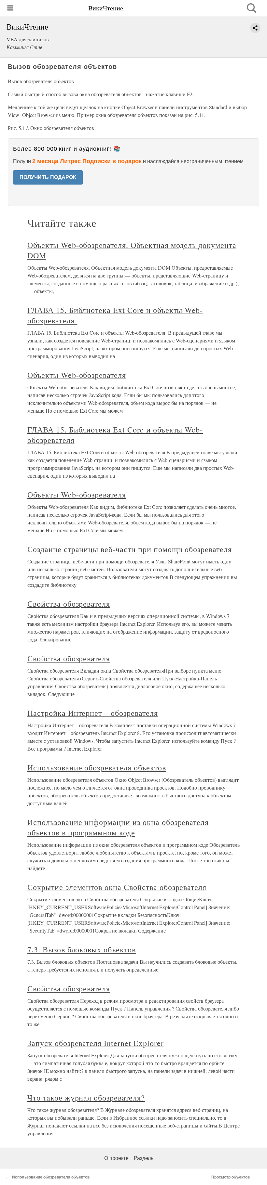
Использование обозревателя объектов (96, 767)
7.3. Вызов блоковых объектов (81, 949)
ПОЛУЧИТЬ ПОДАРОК (48, 177)
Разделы (144, 1158)
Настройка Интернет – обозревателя (92, 713)
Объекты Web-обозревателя (76, 375)
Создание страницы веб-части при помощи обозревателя (129, 549)
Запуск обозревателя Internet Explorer (95, 1043)
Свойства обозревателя (68, 604)
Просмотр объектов (230, 1177)
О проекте (116, 1158)
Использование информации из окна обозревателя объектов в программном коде (118, 827)
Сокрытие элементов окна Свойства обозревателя (116, 887)
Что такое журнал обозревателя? (86, 1097)
